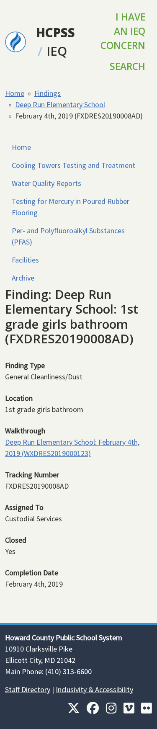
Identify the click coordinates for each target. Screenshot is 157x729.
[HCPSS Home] (15, 41)
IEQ (56, 50)
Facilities (25, 260)
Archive (23, 278)
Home (14, 93)
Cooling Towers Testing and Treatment (73, 165)
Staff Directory (27, 689)
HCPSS (55, 32)
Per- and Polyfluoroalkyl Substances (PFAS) (68, 236)
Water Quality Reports (46, 183)
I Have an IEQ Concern (122, 31)
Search (127, 66)
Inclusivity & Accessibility (94, 689)
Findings (47, 93)
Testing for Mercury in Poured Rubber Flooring (70, 206)
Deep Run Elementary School (60, 104)
